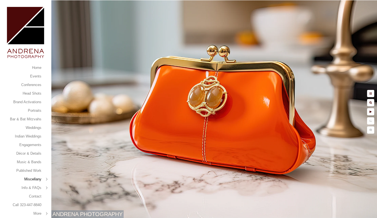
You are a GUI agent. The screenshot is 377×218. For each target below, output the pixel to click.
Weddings (33, 128)
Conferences (31, 85)
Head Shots (32, 93)
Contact (35, 196)
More (37, 213)
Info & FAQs (31, 188)
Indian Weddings (28, 136)
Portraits (34, 110)
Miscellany (32, 179)
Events (35, 76)
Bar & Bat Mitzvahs (25, 119)
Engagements (30, 145)
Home (36, 68)
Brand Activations (27, 102)
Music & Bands (29, 162)
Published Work (28, 170)
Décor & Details (28, 153)
